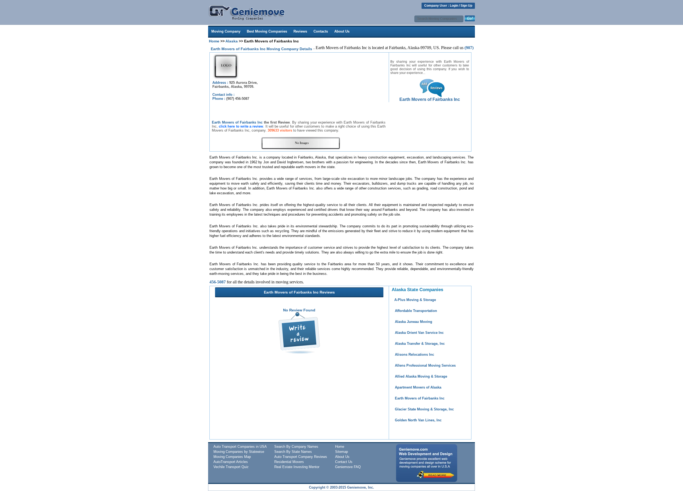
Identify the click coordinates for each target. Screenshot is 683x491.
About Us (342, 31)
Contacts (320, 31)
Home (214, 41)
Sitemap (341, 452)
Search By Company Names (296, 447)
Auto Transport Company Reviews (300, 457)
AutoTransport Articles (230, 462)
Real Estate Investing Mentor (296, 467)
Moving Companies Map (232, 457)
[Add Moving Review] (299, 352)
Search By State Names (293, 452)
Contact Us (343, 462)
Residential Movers (289, 462)
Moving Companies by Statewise (238, 452)
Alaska (231, 41)
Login (454, 5)
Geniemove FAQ (348, 467)
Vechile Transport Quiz (231, 467)
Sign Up (466, 5)
